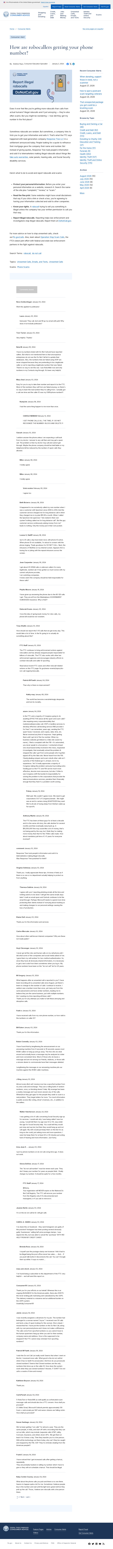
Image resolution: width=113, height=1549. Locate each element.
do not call (36, 253)
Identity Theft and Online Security (87, 15)
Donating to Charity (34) (91, 139)
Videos (35, 1533)
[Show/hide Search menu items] (106, 14)
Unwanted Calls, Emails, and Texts (74, 15)
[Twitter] (93, 1544)
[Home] (18, 16)
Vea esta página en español (93, 29)
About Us (18, 1543)
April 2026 (84, 188)
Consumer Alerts (24, 29)
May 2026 (84, 185)
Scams (99, 15)
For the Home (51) (88, 148)
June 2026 (84, 182)
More (82, 193)
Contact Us (28, 1543)
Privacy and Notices (41, 1543)
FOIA (52, 1543)
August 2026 (85, 176)
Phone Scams (23, 267)
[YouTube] (100, 1544)
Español (45, 6)
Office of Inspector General (66, 1543)
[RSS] (103, 1544)
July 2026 (84, 179)
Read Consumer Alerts (72, 6)
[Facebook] (89, 1544)
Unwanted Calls (56, 262)
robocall (27, 253)
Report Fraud (56, 6)
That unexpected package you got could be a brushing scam (91, 105)
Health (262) (85, 154)
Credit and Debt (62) (89, 130)
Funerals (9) (85, 151)
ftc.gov (10, 1543)
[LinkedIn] (96, 1544)
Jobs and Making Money (63, 15)
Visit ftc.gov (105, 6)
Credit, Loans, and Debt (53, 15)
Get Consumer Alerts (90, 6)
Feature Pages (38, 1529)
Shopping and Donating (42, 15)
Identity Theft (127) (88, 157)
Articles (49, 1529)
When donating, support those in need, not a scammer (90, 80)
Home (12, 29)
